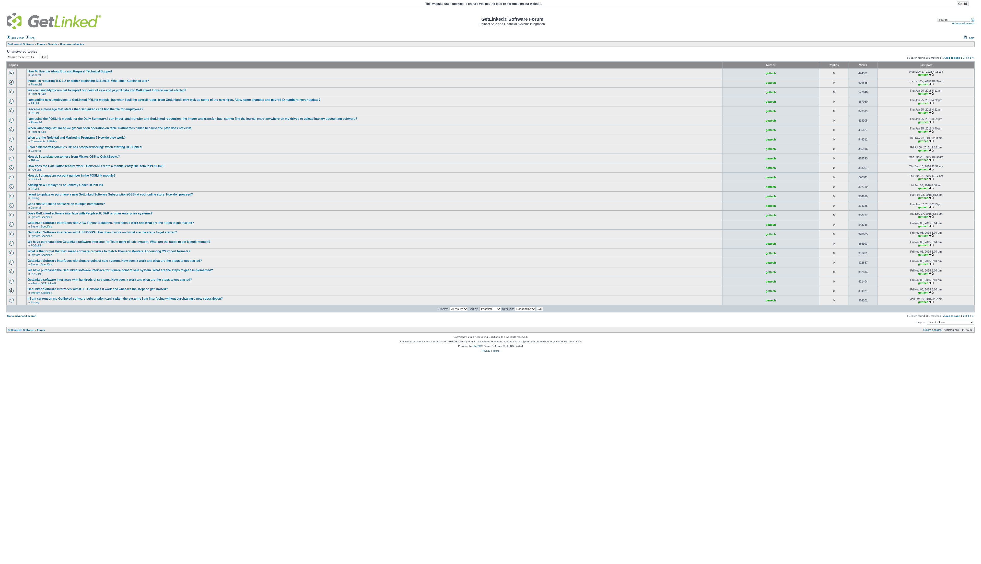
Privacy (486, 350)
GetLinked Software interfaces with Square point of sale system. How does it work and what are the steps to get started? (115, 261)
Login (970, 37)
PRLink (35, 103)
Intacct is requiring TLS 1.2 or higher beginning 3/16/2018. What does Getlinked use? (88, 81)
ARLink (34, 160)
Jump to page (951, 57)
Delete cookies (932, 329)
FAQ (32, 37)
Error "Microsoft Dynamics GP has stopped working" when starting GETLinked (85, 147)
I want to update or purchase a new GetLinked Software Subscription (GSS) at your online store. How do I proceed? (110, 194)
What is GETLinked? (43, 283)
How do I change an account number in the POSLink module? (71, 175)
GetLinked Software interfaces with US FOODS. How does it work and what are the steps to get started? (102, 232)
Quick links (17, 37)
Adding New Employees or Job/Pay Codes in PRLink (65, 185)
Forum (41, 330)
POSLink (36, 169)
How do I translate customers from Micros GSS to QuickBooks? (74, 156)
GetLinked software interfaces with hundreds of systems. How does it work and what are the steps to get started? (110, 279)
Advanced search (963, 23)
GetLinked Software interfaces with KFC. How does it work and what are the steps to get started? (98, 289)
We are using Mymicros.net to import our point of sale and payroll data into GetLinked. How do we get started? (107, 90)
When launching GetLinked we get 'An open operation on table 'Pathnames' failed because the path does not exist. (110, 128)
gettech (771, 73)
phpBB (477, 346)
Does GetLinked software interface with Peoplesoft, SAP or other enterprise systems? (90, 213)
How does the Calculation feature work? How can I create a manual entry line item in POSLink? (96, 166)
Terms (496, 350)
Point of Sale (38, 93)
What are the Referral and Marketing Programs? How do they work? (77, 137)
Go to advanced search (21, 315)
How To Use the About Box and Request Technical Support (70, 71)
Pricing (35, 198)
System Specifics (41, 217)
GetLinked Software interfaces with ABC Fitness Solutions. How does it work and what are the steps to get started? (111, 223)
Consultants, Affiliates (44, 141)
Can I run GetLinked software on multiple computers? (66, 204)
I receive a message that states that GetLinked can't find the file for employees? (85, 109)
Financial (36, 84)
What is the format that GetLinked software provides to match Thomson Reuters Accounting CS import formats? (109, 251)
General (36, 75)
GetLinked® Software (21, 330)
